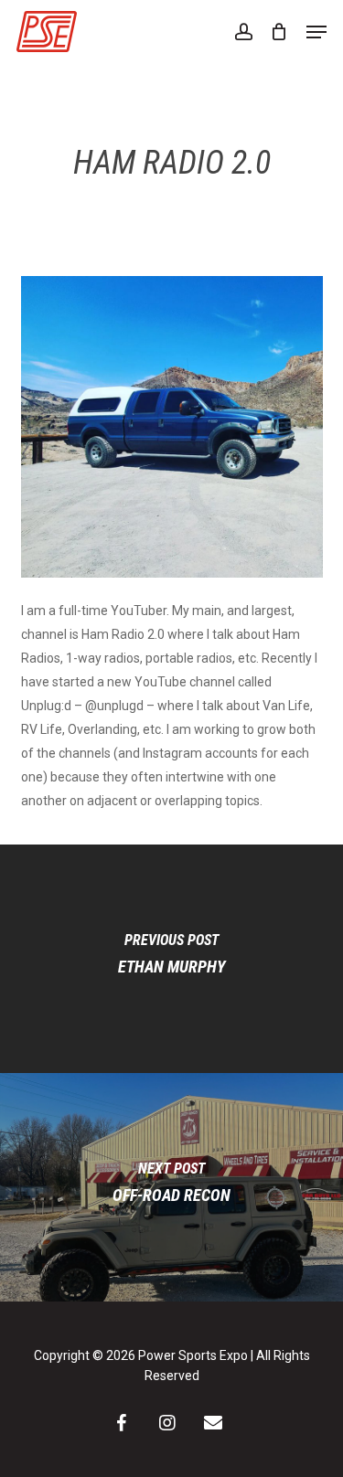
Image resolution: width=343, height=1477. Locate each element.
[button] (316, 32)
